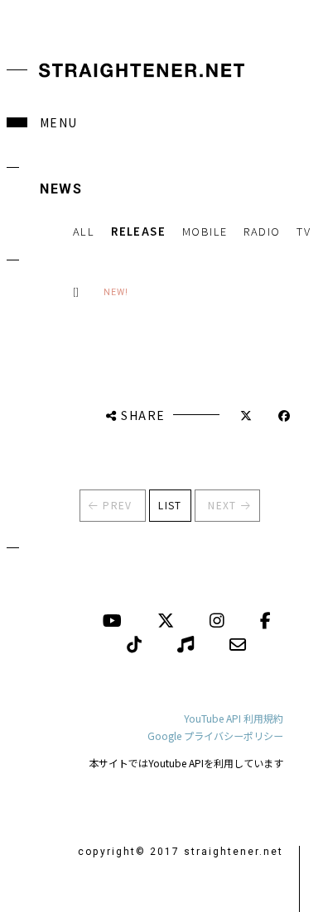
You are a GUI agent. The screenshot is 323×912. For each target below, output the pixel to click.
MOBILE (204, 231)
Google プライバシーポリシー (215, 735)
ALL (83, 231)
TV (303, 231)
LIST (170, 505)
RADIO (261, 231)
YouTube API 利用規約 (233, 718)
